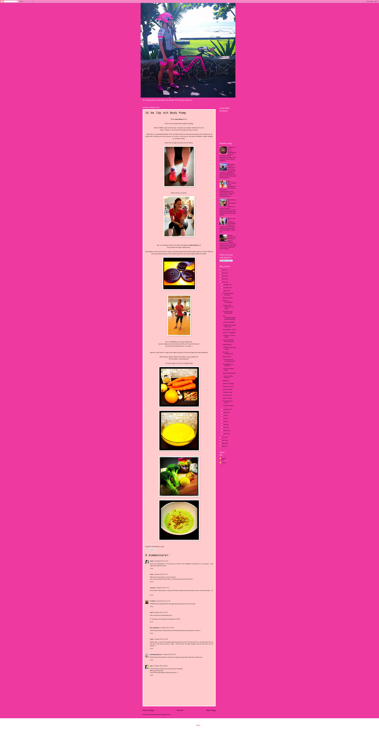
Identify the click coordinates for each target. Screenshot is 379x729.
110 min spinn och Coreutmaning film (229, 360)
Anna (151, 574)
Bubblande (226, 381)
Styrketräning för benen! (228, 402)
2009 (223, 443)
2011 (223, 437)
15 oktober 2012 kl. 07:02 (167, 628)
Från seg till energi (228, 386)
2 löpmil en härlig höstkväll (228, 377)
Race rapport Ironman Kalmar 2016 (231, 165)
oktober (225, 291)
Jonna (189, 346)
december (226, 285)
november (226, 287)
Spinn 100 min (227, 356)
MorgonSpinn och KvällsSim (228, 365)
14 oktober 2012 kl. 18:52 (161, 561)
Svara (151, 568)
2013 (223, 279)
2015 (223, 273)
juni (224, 418)
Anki (151, 612)
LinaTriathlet (224, 459)
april (224, 424)
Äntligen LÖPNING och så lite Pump (228, 341)
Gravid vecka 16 (231, 219)
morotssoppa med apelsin (176, 352)
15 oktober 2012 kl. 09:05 (160, 666)
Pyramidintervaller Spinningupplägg (232, 202)
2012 (223, 282)
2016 (223, 270)
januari (225, 433)
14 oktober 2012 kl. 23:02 (160, 612)
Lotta (151, 639)
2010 (223, 440)
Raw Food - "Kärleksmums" (228, 353)
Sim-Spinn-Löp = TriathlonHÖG (228, 312)
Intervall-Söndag (227, 389)
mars (224, 427)
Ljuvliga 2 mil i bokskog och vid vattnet (228, 306)
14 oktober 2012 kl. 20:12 (161, 574)
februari (225, 430)
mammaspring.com (155, 654)
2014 (223, 276)
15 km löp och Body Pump (228, 369)
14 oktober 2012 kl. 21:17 (163, 588)
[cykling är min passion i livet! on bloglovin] (226, 261)
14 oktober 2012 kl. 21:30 (163, 601)
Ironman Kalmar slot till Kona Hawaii (232, 236)
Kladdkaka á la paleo (232, 148)
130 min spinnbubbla (229, 322)
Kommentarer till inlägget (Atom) (161, 714)
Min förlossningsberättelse (232, 182)
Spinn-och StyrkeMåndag (228, 301)
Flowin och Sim (227, 395)
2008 (223, 446)
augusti (225, 412)
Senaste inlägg (148, 710)
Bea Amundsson (154, 628)
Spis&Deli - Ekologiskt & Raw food (229, 326)
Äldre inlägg (211, 710)
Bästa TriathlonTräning (229, 373)
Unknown (224, 463)
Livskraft (152, 601)
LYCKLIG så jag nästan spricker (229, 348)
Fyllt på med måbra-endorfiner (228, 294)
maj (224, 421)
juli (224, 415)
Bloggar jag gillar (228, 298)
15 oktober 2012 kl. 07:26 (161, 639)
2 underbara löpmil (228, 405)
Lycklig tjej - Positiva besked (229, 336)
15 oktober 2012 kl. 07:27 (169, 654)
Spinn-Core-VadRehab (229, 332)
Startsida (180, 710)
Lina (151, 666)
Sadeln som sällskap (228, 383)
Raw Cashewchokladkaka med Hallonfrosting (229, 317)
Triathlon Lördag (227, 392)
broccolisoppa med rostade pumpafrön (196, 352)
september (226, 409)
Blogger (198, 725)
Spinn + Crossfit (227, 398)
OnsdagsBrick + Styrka (229, 329)
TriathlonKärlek (227, 344)
